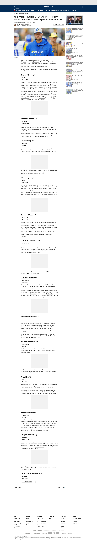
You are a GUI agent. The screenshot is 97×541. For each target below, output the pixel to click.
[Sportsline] (37, 533)
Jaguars (29, 178)
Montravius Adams (25, 87)
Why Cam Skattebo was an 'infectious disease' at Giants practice (77, 83)
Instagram (63, 521)
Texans (31, 215)
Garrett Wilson (39, 387)
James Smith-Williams (38, 335)
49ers (32, 342)
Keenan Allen (30, 284)
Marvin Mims (30, 467)
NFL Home (16, 13)
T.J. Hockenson (30, 445)
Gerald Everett (39, 286)
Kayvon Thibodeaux (25, 326)
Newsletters (75, 520)
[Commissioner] (51, 532)
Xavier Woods (27, 273)
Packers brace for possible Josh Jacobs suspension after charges (77, 63)
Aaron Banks (23, 373)
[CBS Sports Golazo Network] (57, 530)
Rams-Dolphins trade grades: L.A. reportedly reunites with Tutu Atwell (77, 70)
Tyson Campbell (48, 194)
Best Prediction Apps (18, 524)
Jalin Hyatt (27, 330)
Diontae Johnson (28, 85)
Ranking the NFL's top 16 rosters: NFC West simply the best (77, 43)
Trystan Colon (39, 227)
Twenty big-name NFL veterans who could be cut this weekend (77, 90)
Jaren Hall (50, 445)
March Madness (17, 526)
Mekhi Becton (54, 386)
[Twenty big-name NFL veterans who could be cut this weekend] (69, 91)
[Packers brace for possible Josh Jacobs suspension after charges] (69, 64)
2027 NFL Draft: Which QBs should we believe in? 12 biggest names (77, 56)
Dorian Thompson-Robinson (32, 65)
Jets (22, 377)
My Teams (75, 521)
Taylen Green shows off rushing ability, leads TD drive (77, 76)
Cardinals (24, 215)
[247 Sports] (28, 533)
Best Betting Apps (17, 523)
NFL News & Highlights (23, 13)
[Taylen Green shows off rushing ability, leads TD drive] (69, 78)
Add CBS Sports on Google (59, 24)
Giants (23, 316)
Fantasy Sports (17, 520)
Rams (31, 413)
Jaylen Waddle (30, 135)
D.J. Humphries (49, 227)
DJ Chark (48, 271)
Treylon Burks (37, 186)
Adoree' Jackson (46, 330)
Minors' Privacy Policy (41, 521)
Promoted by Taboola (61, 487)
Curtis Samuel (36, 334)
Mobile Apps (16, 527)
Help (50, 518)
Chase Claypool (35, 133)
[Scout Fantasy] (63, 533)
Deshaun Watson (35, 61)
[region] (74, 20)
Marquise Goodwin (25, 97)
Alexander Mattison (39, 447)
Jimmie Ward (41, 234)
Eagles (23, 473)
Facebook (63, 523)
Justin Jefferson (28, 443)
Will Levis (28, 190)
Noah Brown (27, 234)
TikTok (62, 520)
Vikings (23, 435)
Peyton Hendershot (49, 249)
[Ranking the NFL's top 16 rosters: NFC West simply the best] (69, 44)
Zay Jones (33, 192)
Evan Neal (26, 328)
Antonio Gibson (24, 337)
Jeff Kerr (27, 24)
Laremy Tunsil (31, 233)
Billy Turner (31, 386)
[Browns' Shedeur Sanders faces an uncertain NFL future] (69, 37)
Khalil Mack (26, 286)
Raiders (23, 119)
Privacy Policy (40, 520)
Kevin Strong (38, 228)
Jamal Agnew (28, 194)
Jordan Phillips (40, 393)
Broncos (30, 435)
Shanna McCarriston (21, 24)
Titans (23, 178)
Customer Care (52, 520)
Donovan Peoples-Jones (26, 173)
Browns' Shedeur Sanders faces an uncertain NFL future (77, 36)
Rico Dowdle (36, 249)
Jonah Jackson (46, 170)
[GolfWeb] (69, 533)
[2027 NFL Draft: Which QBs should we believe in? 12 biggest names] (69, 57)
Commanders (31, 316)
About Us (27, 518)
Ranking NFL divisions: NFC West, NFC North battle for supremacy (77, 49)
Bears (23, 141)
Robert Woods (47, 233)
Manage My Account (77, 518)
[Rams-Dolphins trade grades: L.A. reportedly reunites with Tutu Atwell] (69, 71)
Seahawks (24, 413)
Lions (28, 141)
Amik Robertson (37, 127)
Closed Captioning (41, 523)
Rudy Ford (55, 292)
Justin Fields (45, 148)
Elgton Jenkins (49, 295)
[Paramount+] (44, 533)
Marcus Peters (53, 129)
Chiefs (29, 473)
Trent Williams (24, 369)
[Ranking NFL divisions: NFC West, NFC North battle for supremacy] (69, 51)
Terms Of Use (40, 518)
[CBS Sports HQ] (46, 530)
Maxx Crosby (36, 129)
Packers (31, 277)
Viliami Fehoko (45, 251)
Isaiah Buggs (31, 170)
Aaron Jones (34, 295)
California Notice (40, 525)
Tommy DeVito (24, 325)
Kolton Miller (41, 126)
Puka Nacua (46, 427)
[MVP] (57, 532)
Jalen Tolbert (24, 252)
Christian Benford (35, 391)
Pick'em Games (17, 518)
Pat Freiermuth (52, 87)
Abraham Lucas (34, 420)
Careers (27, 520)
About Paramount (29, 521)
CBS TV (27, 524)
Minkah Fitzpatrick (28, 82)
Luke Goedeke (49, 349)
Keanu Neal (42, 85)
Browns (24, 61)
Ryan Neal (26, 350)
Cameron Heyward (45, 84)
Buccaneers (25, 342)
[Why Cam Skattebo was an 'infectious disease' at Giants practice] (69, 84)
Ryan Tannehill (39, 188)
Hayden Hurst (32, 270)
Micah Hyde (52, 391)
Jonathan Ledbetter (40, 224)
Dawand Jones (42, 97)
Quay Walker (33, 293)
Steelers (23, 75)
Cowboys (24, 240)
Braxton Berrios (47, 133)
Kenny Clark (28, 297)
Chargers (24, 277)
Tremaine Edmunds (34, 151)
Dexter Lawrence (43, 328)
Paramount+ (28, 523)
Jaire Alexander (29, 292)
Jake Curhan (36, 423)
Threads (62, 526)
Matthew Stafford (31, 425)
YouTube (62, 518)
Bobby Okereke (41, 326)
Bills (26, 377)
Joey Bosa (29, 288)
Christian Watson (49, 293)
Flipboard (63, 527)
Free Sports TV (17, 521)
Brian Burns (31, 271)
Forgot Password (76, 523)
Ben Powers (43, 466)
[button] (78, 10)
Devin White (40, 350)
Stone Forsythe (44, 423)
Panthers (32, 240)
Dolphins (31, 119)
